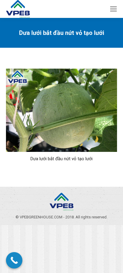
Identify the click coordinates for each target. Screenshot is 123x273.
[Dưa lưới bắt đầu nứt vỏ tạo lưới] (61, 110)
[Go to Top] (113, 263)
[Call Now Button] (14, 260)
